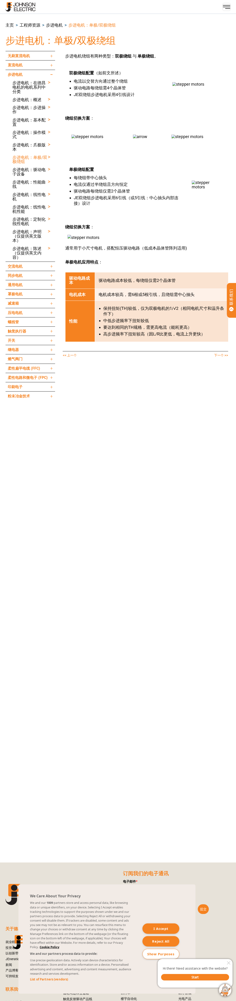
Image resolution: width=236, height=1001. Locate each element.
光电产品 (184, 999)
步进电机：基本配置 (29, 122)
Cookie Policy (49, 947)
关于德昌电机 (18, 929)
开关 (11, 340)
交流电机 (15, 266)
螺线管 (13, 322)
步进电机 (54, 25)
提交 (203, 909)
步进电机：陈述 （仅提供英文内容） (26, 253)
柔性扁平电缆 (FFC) (24, 368)
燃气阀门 (15, 359)
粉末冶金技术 (19, 396)
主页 (10, 25)
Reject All (160, 941)
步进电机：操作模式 (29, 134)
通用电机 (15, 285)
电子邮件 (130, 881)
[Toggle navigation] (226, 7)
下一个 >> (221, 355)
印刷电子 (15, 387)
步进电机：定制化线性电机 (29, 221)
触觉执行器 (17, 331)
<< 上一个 (70, 355)
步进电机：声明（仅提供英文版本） (26, 236)
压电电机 (15, 313)
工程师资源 (30, 25)
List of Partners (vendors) (49, 979)
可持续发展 (14, 976)
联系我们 (14, 989)
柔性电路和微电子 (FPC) (28, 377)
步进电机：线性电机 (29, 197)
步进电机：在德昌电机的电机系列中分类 (29, 87)
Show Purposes (160, 954)
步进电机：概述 (26, 100)
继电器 (13, 349)
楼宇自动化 (129, 999)
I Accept (160, 928)
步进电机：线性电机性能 (29, 209)
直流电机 (15, 65)
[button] (10, 25)
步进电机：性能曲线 (29, 184)
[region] (106, 939)
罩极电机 (15, 294)
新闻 (9, 965)
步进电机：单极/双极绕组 (92, 25)
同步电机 (15, 275)
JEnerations (14, 959)
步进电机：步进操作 (29, 110)
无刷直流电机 (19, 56)
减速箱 (13, 303)
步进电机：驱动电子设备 (29, 172)
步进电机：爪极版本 (29, 147)
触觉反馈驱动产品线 (77, 999)
